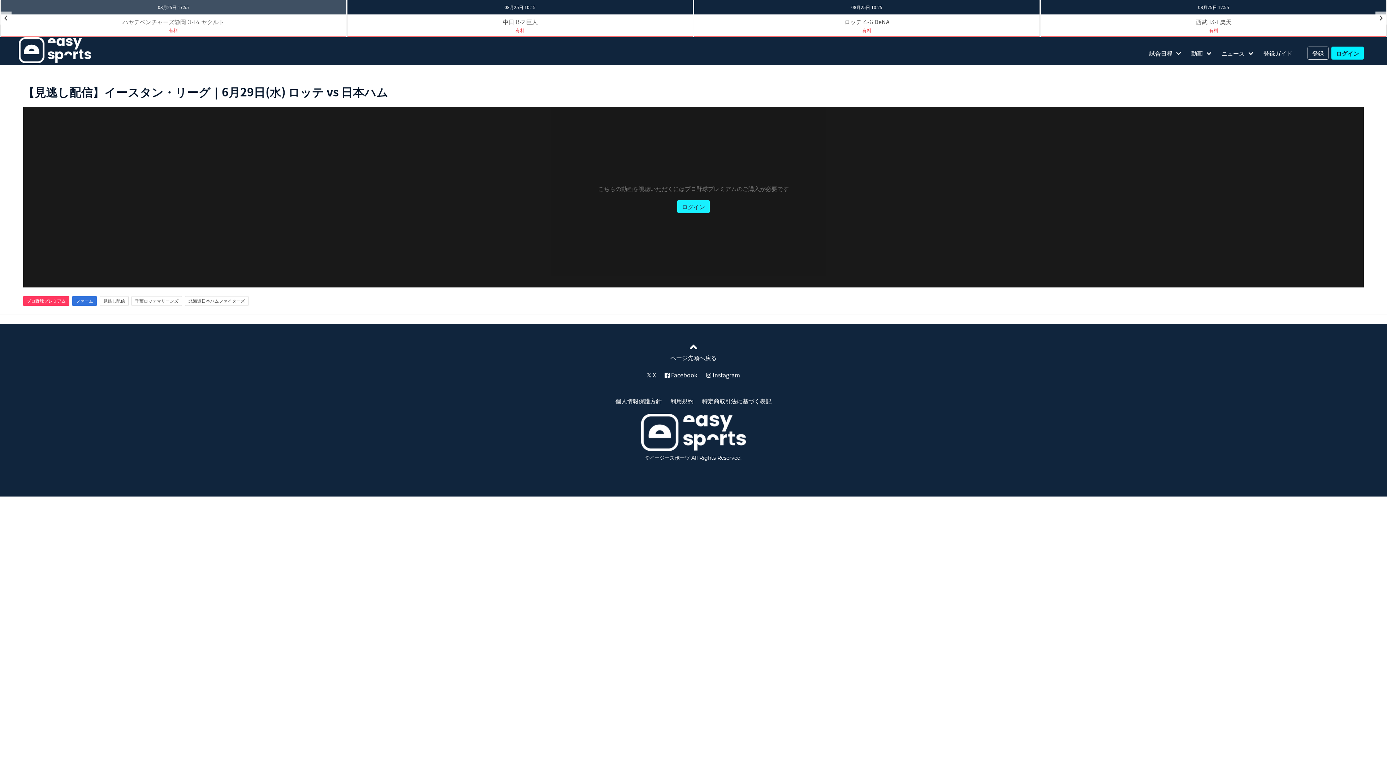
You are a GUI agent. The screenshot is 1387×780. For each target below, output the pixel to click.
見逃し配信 (114, 301)
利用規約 (682, 400)
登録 (1318, 53)
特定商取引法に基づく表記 (737, 400)
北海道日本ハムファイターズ (217, 301)
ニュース (1233, 53)
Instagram (725, 374)
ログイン (1347, 53)
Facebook (683, 374)
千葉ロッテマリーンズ (156, 301)
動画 (1197, 53)
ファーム (84, 301)
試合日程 (1160, 53)
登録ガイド (1277, 53)
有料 (520, 30)
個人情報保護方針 (638, 400)
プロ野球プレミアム (46, 301)
